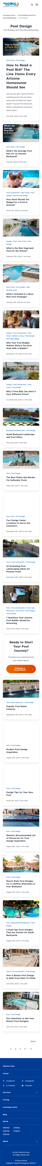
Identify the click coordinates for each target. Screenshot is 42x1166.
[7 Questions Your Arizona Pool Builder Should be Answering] (21, 609)
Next (33, 1041)
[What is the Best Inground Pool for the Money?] (21, 240)
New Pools (10, 60)
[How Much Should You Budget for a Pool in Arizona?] (21, 193)
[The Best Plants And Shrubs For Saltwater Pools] (21, 470)
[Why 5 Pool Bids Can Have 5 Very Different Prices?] (21, 383)
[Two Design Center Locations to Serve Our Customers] (21, 515)
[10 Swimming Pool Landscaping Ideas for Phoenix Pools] (21, 560)
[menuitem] (11, 1081)
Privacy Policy (21, 1160)
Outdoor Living (17, 336)
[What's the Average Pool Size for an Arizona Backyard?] (21, 145)
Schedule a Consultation (20, 669)
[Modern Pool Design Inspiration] (21, 742)
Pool (14, 241)
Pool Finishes (11, 614)
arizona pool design (20, 196)
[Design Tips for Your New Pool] (21, 785)
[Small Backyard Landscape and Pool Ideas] (21, 427)
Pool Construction (12, 193)
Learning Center (9, 15)
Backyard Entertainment (15, 430)
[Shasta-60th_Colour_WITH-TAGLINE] (13, 4)
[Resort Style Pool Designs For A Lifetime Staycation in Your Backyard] (21, 875)
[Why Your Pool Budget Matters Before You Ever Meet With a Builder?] (21, 334)
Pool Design (20, 60)
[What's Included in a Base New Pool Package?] (21, 285)
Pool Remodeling (12, 339)
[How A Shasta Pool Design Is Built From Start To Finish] (21, 968)
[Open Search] (32, 5)
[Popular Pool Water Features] (21, 699)
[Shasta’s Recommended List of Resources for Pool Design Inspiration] (21, 830)
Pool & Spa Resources (14, 702)
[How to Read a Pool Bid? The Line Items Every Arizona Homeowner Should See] (21, 79)
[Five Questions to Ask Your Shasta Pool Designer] (21, 1012)
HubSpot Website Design (16, 1163)
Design (8, 241)
